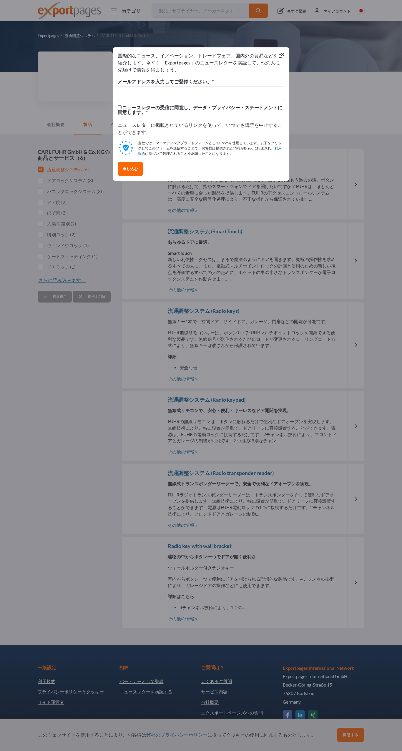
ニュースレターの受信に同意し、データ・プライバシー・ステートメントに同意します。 (200, 109)
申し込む (130, 169)
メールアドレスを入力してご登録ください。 (165, 81)
